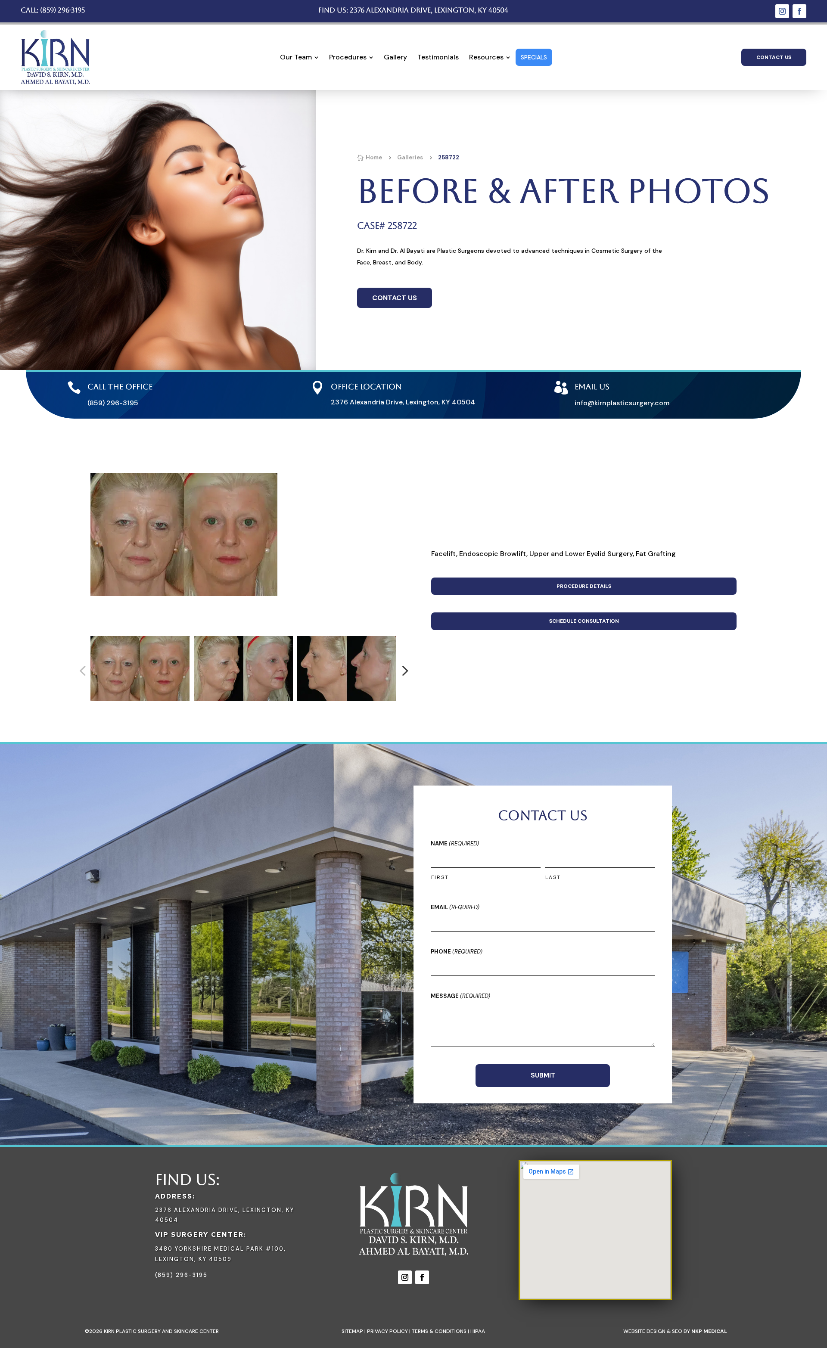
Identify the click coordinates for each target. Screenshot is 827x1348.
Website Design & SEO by (675, 1331)
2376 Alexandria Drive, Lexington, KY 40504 (429, 10)
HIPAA (477, 1331)
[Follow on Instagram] (782, 11)
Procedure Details (584, 586)
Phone (456, 951)
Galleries (410, 157)
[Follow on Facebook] (799, 11)
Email (455, 907)
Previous (84, 670)
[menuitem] (299, 57)
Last (553, 877)
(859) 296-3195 (62, 10)
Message (460, 996)
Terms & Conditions (439, 1331)
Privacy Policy (387, 1331)
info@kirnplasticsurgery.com (622, 402)
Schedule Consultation (584, 621)
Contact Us (773, 57)
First (440, 877)
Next (402, 670)
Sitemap (352, 1331)
